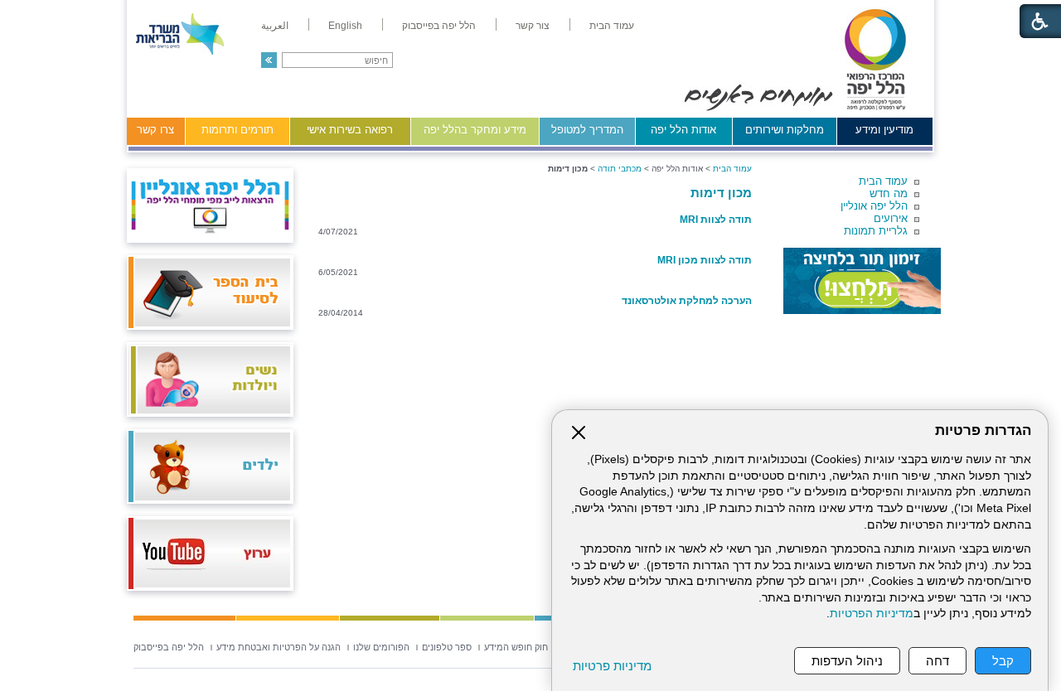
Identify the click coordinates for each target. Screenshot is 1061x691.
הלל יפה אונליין (874, 206)
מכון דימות (721, 193)
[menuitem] (611, 25)
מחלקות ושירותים (784, 129)
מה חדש (889, 193)
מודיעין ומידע (884, 129)
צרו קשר (155, 129)
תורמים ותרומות (237, 129)
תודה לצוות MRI (716, 219)
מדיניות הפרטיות (871, 613)
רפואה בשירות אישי (350, 129)
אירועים (891, 218)
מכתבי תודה (620, 168)
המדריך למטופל (587, 129)
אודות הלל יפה (683, 129)
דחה (937, 661)
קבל (1003, 661)
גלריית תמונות (876, 231)
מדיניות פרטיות (612, 666)
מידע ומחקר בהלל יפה (475, 129)
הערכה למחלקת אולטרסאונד (687, 301)
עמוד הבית (883, 181)
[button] (269, 60)
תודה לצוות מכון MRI (704, 260)
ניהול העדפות (847, 661)
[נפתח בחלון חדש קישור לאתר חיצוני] (862, 281)
